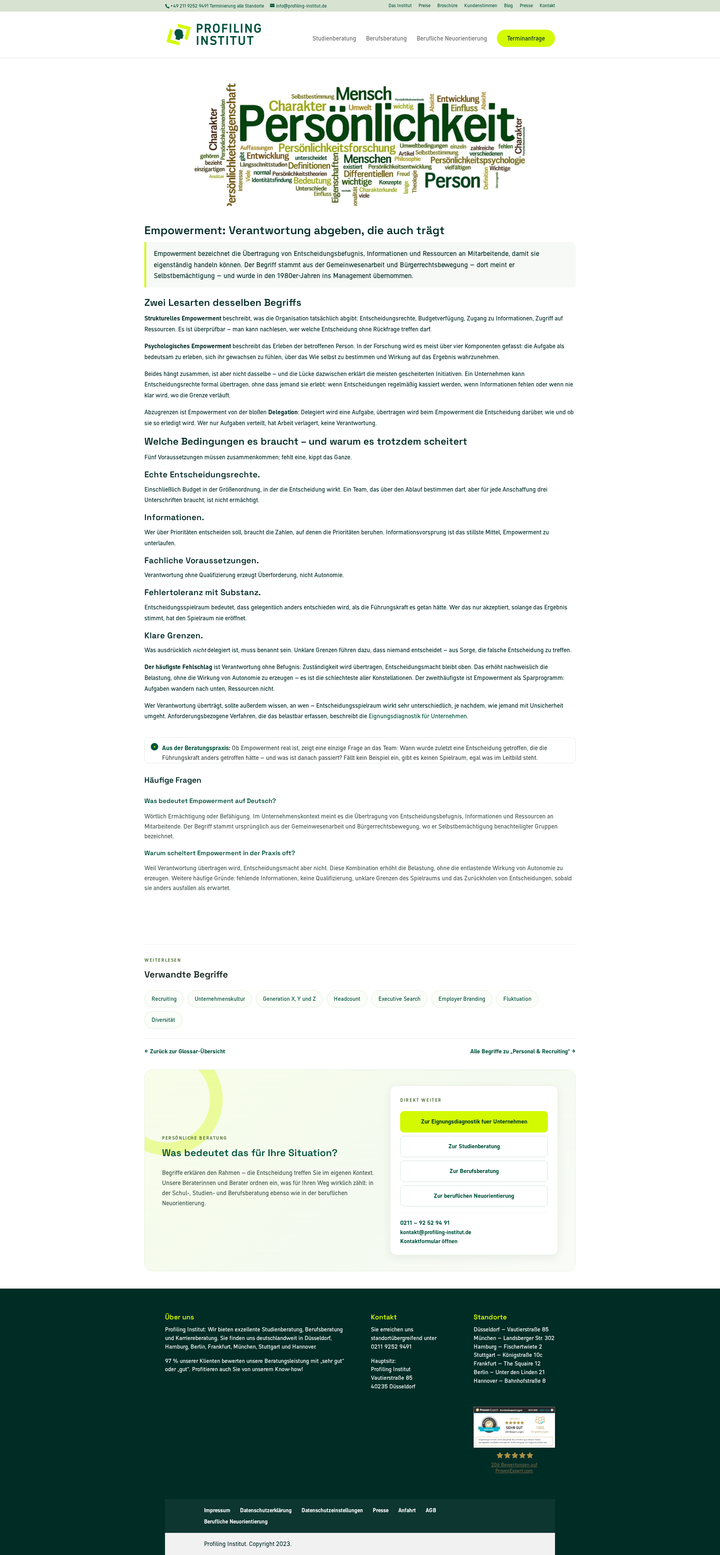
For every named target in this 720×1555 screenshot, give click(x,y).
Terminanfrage (526, 38)
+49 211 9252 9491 (190, 6)
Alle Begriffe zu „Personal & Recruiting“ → (523, 1051)
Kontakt (547, 6)
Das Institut (400, 6)
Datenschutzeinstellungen (332, 1510)
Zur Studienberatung (474, 1146)
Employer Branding (461, 999)
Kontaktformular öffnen (429, 1241)
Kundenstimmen (480, 6)
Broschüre (447, 6)
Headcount (347, 999)
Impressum (217, 1510)
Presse (526, 6)
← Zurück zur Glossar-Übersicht (184, 1051)
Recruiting (164, 999)
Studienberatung (334, 39)
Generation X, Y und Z (289, 999)
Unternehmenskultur (220, 999)
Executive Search (399, 999)
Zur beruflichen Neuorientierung (474, 1196)
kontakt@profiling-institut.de (435, 1232)
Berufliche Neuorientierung (452, 39)
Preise (424, 6)
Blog (508, 6)
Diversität (163, 1020)
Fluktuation (517, 999)
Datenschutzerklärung (266, 1510)
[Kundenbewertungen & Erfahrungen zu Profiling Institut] (514, 1446)
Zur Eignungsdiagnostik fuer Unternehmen (474, 1121)
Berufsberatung (386, 39)
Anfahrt (407, 1510)
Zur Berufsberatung (474, 1171)
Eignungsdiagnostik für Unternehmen (418, 716)
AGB (431, 1510)
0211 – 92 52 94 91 (425, 1223)
